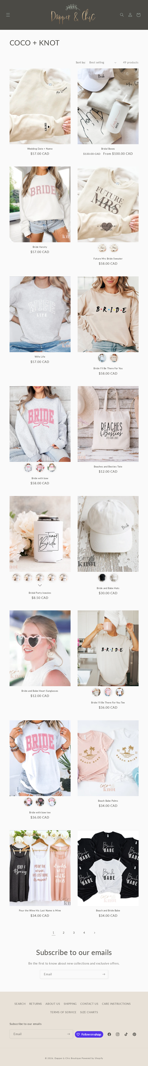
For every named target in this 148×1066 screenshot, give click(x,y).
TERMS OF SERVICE (63, 1012)
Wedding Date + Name (40, 148)
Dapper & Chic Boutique (68, 1058)
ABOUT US (52, 1003)
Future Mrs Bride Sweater (108, 258)
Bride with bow (40, 478)
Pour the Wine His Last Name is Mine (40, 910)
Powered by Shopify (92, 1058)
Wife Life (40, 356)
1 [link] (54, 933)
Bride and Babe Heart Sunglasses (39, 690)
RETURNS (35, 1003)
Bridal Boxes (108, 148)
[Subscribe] (104, 974)
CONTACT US (89, 1003)
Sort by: (81, 62)
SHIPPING (70, 1003)
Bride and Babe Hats (108, 588)
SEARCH (19, 1003)
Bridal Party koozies (40, 592)
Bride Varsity (40, 246)
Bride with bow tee (40, 812)
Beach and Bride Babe (108, 910)
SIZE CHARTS (89, 1012)
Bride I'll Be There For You (108, 368)
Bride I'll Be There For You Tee (108, 702)
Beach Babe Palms (108, 800)
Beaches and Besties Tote (108, 466)
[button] (8, 15)
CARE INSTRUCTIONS (116, 1003)
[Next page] (94, 933)
